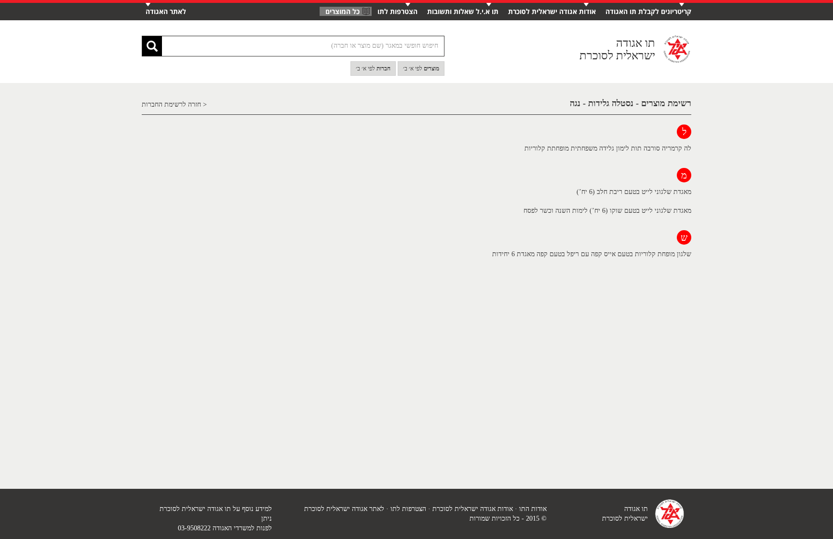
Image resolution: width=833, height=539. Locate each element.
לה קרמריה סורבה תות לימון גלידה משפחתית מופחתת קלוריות (607, 148)
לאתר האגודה (166, 11)
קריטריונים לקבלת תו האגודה (648, 11)
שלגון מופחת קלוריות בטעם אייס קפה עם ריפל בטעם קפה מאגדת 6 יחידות (591, 254)
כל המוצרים (342, 11)
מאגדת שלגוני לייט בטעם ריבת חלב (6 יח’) (634, 191)
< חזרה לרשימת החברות (174, 104)
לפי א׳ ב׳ (421, 68)
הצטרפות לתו (397, 11)
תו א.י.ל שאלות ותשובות (462, 11)
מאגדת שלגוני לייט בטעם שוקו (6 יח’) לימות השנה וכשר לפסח (607, 210)
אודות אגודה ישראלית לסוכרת (552, 11)
